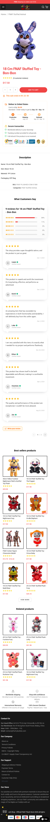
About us (5, 741)
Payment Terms (7, 768)
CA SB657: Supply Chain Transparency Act (17, 754)
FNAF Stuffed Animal (17, 14)
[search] (43, 7)
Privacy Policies (7, 748)
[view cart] (46, 7)
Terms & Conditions (9, 744)
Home (3, 14)
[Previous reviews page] (34, 435)
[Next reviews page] (45, 435)
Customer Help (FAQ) (9, 778)
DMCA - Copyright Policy (10, 751)
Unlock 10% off (5, 811)
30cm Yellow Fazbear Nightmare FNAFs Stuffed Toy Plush (12, 481)
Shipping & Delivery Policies (11, 765)
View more (25, 600)
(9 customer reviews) (20, 78)
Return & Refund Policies (10, 771)
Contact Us (6, 775)
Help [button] (45, 819)
